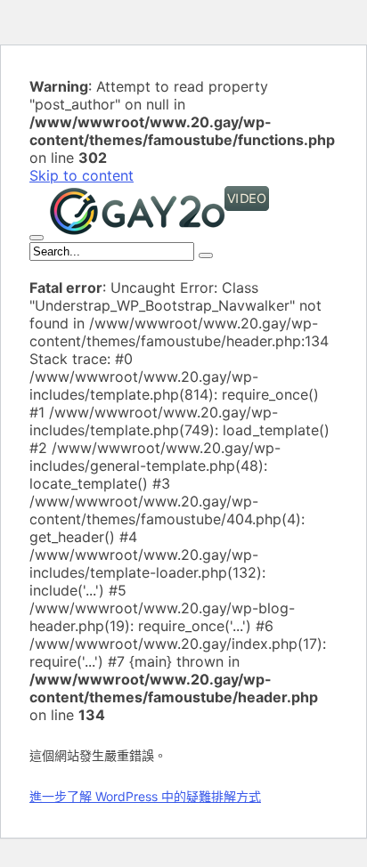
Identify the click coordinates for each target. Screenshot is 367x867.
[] (206, 255)
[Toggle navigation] (36, 237)
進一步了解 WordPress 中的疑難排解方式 (145, 796)
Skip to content (81, 175)
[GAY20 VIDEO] (159, 232)
